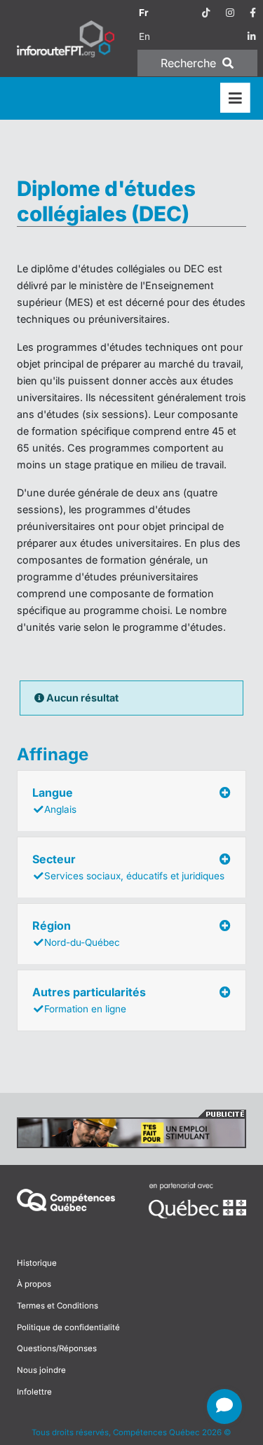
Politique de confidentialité (68, 1327)
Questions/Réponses (57, 1348)
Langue (54, 800)
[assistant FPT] (224, 1406)
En (144, 36)
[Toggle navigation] (235, 98)
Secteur (128, 866)
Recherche (190, 63)
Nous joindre (41, 1370)
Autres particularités (89, 999)
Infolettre (34, 1392)
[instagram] (230, 13)
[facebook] (252, 13)
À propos (34, 1284)
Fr (144, 12)
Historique (37, 1263)
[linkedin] (251, 36)
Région (76, 933)
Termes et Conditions (57, 1306)
